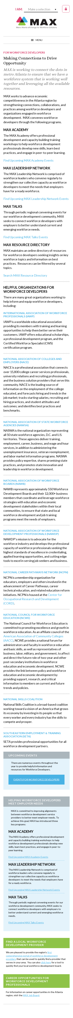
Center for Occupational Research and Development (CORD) (32, 599)
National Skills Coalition (22, 699)
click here (46, 962)
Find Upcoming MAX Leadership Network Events (36, 199)
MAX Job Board (31, 995)
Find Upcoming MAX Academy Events (28, 160)
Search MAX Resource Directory (25, 275)
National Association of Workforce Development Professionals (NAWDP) (31, 532)
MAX (36, 22)
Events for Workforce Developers (36, 779)
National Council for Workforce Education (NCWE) (29, 616)
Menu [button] (39, 40)
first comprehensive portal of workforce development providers (32, 955)
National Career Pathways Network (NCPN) (35, 572)
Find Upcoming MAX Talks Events (25, 237)
